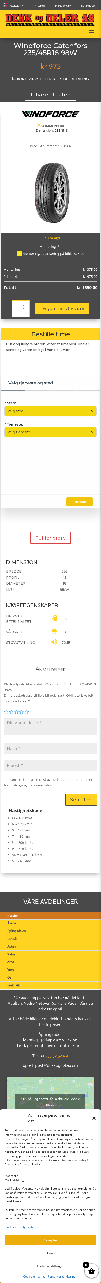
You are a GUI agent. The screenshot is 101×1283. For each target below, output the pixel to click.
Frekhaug (14, 985)
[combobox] (48, 411)
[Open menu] (91, 30)
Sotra (11, 954)
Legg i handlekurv (62, 308)
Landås (12, 939)
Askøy (11, 946)
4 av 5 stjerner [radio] (21, 712)
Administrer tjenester (21, 1227)
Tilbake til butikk (50, 94)
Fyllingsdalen (16, 931)
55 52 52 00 (57, 1055)
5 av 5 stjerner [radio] (27, 712)
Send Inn (81, 799)
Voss (10, 969)
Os (9, 977)
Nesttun (13, 915)
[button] (94, 1118)
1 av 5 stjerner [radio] (6, 712)
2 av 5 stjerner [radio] (11, 712)
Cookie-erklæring (34, 1277)
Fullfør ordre (50, 538)
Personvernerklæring (61, 1277)
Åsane (11, 923)
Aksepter (50, 1240)
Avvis (50, 1253)
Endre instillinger (50, 1266)
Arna (10, 962)
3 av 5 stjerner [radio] (16, 712)
